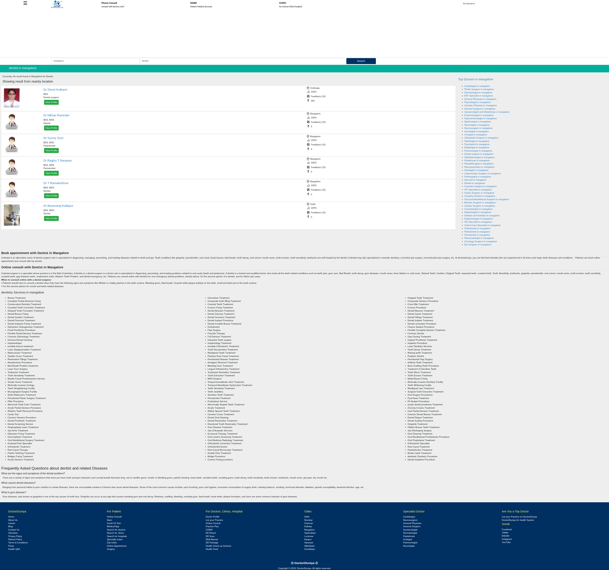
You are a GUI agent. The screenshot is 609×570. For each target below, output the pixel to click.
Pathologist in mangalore (476, 141)
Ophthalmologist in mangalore (479, 157)
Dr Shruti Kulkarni (55, 89)
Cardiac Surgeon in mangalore (479, 206)
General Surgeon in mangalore (479, 109)
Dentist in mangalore (474, 183)
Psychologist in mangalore (477, 102)
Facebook (507, 529)
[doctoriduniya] (57, 8)
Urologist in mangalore (475, 134)
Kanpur (308, 539)
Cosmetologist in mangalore (478, 209)
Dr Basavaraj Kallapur (58, 205)
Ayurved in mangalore (475, 180)
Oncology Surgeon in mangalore (480, 241)
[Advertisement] (304, 33)
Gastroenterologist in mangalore (480, 118)
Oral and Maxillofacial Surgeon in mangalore (486, 199)
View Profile (51, 102)
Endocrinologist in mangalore (479, 115)
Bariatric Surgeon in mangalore (480, 202)
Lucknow (308, 536)
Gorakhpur (309, 549)
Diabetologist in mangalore (477, 212)
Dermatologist (410, 533)
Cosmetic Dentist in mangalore (479, 196)
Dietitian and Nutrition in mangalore (482, 215)
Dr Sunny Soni (53, 138)
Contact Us (13, 530)
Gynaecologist (410, 530)
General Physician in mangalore (480, 99)
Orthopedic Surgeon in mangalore (481, 138)
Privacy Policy (15, 536)
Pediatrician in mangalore (477, 160)
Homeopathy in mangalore (477, 177)
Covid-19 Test (114, 523)
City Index (112, 542)
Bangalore (309, 530)
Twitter (505, 532)
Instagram (507, 539)
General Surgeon (411, 526)
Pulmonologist (410, 542)
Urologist (407, 539)
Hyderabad (309, 533)
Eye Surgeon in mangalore (477, 244)
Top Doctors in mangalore (475, 79)
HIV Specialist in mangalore (478, 222)
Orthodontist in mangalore (477, 228)
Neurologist (409, 546)
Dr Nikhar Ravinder (56, 115)
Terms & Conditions (18, 542)
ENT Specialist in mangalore (478, 96)
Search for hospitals (117, 536)
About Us (12, 520)
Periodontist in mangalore (477, 235)
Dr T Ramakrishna (55, 183)
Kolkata (308, 526)
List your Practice (214, 520)
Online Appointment (117, 546)
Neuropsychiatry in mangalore (479, 167)
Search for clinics (115, 533)
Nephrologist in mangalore (477, 121)
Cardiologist (409, 517)
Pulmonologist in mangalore (478, 151)
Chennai (308, 523)
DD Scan (210, 536)
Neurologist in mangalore (477, 125)
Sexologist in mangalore (476, 170)
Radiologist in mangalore (476, 147)
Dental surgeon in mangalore (479, 154)
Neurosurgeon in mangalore (478, 128)
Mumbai (308, 520)
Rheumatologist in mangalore (479, 238)
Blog (10, 526)
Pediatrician (409, 536)
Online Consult (114, 517)
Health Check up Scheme (218, 546)
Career (11, 523)
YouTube (506, 542)
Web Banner (212, 539)
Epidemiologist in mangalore (478, 219)
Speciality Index (115, 539)
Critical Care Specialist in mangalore (482, 225)
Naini (109, 520)
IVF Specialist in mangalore (478, 190)
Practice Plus (212, 526)
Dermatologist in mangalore (478, 92)
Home (11, 517)
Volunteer (13, 533)
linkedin (505, 536)
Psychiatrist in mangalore (477, 144)
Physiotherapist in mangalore (479, 163)
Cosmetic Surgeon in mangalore (480, 186)
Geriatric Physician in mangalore (480, 105)
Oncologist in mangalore (476, 131)
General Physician (412, 523)
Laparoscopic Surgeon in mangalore (482, 173)
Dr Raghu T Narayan (57, 160)
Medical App (113, 526)
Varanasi (308, 542)
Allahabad (309, 546)
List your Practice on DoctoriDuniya (519, 517)
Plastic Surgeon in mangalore (479, 89)
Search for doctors (116, 530)
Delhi (306, 517)
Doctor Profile (212, 517)
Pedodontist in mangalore (477, 232)
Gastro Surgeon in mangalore (479, 193)
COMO (209, 530)
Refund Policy (15, 539)
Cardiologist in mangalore (477, 86)
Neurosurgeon (410, 520)
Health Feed (212, 549)
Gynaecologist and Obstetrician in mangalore (487, 112)
